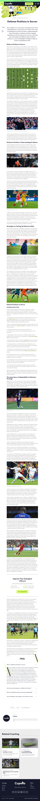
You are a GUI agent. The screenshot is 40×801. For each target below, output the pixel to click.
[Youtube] (24, 792)
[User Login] (35, 3)
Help (31, 785)
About (3, 788)
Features (4, 785)
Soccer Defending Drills (25, 707)
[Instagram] (21, 792)
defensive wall (12, 319)
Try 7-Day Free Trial (22, 591)
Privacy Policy (11, 798)
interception (26, 340)
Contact (3, 798)
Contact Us (32, 788)
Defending (12, 707)
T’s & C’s (7, 798)
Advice (3, 790)
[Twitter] (16, 792)
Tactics (18, 707)
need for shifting (20, 325)
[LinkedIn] (19, 792)
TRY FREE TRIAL (22, 0)
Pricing (3, 787)
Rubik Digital (30, 798)
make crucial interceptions (30, 350)
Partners (32, 786)
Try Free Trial (29, 3)
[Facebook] (13, 792)
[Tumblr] (27, 792)
